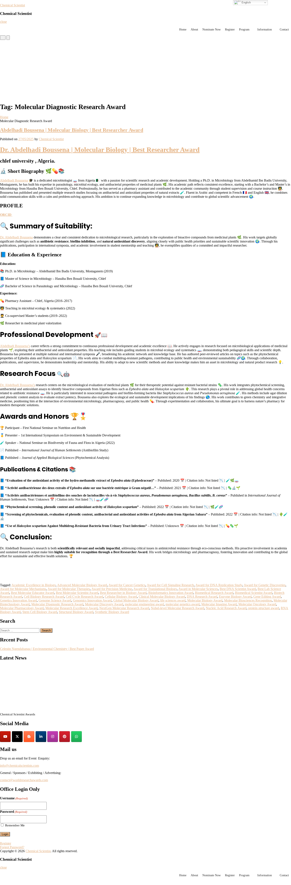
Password (13, 811)
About (194, 29)
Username (14, 798)
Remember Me (15, 825)
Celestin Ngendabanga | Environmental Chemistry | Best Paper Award (47, 649)
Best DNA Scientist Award (238, 589)
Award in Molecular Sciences (198, 589)
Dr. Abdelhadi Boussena (16, 237)
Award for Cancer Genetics (126, 585)
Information (264, 29)
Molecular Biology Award (204, 600)
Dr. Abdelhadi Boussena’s (17, 385)
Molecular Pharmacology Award (22, 608)
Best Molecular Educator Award (32, 593)
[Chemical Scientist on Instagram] (52, 736)
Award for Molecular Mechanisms (23, 589)
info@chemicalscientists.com (19, 765)
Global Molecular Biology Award (135, 600)
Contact (284, 29)
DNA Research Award (202, 596)
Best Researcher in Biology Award (123, 593)
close (3, 21)
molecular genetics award (183, 604)
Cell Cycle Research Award (84, 596)
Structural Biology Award (76, 612)
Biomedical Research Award (214, 593)
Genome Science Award (55, 600)
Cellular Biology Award (121, 596)
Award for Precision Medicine (111, 589)
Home (182, 29)
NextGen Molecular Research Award (124, 608)
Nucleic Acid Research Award (226, 608)
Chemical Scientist (12, 5)
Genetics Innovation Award (18, 600)
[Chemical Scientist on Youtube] (5, 736)
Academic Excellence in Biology (34, 585)
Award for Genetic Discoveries (264, 585)
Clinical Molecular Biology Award (162, 596)
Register (230, 29)
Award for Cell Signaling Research (170, 585)
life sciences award (173, 600)
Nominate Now (211, 29)
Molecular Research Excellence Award (71, 608)
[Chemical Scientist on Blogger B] (29, 736)
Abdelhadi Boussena (14, 180)
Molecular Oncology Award (257, 604)
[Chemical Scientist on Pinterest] (64, 736)
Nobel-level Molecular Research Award (177, 608)
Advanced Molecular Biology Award (82, 585)
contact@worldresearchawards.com (24, 780)
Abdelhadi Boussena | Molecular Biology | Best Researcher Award (71, 130)
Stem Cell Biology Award (39, 612)
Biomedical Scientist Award (253, 593)
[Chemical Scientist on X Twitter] (17, 736)
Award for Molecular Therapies (69, 589)
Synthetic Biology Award (112, 612)
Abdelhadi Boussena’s (15, 346)
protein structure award (263, 608)
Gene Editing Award (267, 596)
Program (244, 29)
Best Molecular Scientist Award (77, 593)
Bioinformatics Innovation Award (170, 593)
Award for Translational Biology (155, 589)
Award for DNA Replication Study (218, 585)
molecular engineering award (144, 604)
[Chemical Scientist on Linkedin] (41, 736)
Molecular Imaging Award (219, 604)
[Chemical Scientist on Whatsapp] (76, 736)
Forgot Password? (12, 847)
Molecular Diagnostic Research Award (57, 604)
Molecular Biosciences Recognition (248, 600)
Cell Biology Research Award (44, 596)
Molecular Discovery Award (104, 604)
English (246, 2)
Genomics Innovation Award (92, 600)
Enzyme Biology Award (235, 596)
